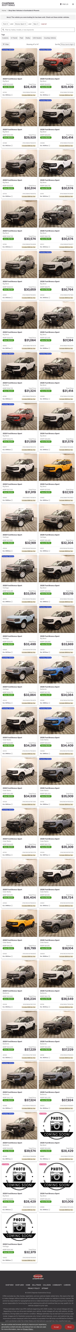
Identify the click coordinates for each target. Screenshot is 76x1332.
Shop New (10, 1285)
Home (4, 10)
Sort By (57, 44)
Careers (67, 1285)
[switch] (73, 4)
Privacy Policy (34, 1288)
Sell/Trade (36, 1285)
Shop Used (19, 1285)
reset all (44, 24)
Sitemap (45, 1288)
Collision (47, 1285)
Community (57, 1285)
